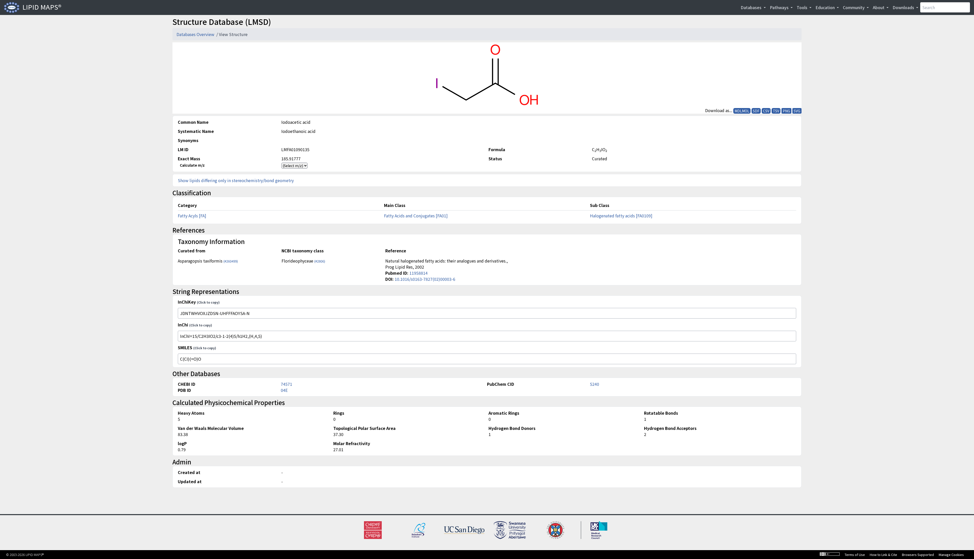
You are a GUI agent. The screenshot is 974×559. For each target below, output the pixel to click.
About (879, 7)
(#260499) (230, 261)
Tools (802, 7)
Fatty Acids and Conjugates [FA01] (416, 216)
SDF (756, 110)
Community (854, 7)
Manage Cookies (951, 554)
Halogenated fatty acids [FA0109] (621, 216)
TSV (776, 110)
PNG (786, 110)
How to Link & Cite (883, 554)
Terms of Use (855, 554)
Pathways (780, 7)
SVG (797, 110)
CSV (766, 110)
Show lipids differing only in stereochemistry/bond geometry (236, 180)
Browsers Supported (918, 554)
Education (825, 7)
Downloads (904, 7)
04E (284, 390)
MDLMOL (742, 110)
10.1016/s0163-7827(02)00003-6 (425, 279)
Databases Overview (196, 34)
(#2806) (319, 261)
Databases (751, 7)
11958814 (418, 273)
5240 (594, 384)
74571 (286, 384)
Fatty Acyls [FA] (192, 216)
